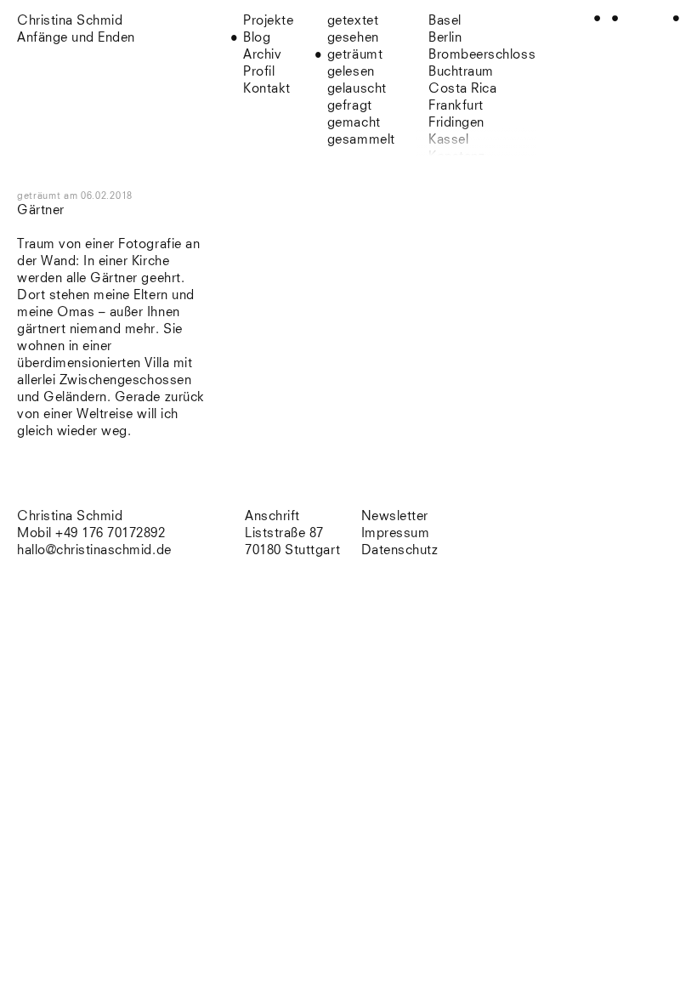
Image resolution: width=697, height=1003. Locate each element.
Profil (259, 71)
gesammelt (361, 139)
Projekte (268, 20)
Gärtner (41, 210)
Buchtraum (461, 71)
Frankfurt (456, 105)
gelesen (351, 71)
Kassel (448, 139)
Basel (445, 20)
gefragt (349, 105)
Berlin (445, 37)
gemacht (354, 122)
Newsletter (394, 516)
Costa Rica (462, 88)
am (98, 196)
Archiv (262, 54)
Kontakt (267, 88)
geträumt (354, 54)
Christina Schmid (69, 516)
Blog (256, 37)
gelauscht (357, 88)
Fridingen (456, 122)
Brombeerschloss (482, 54)
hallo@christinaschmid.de (94, 550)
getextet (352, 20)
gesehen (353, 37)
